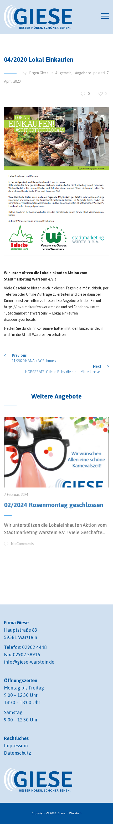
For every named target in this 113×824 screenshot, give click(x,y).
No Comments (22, 544)
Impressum (16, 745)
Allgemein (63, 73)
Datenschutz (17, 753)
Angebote (83, 73)
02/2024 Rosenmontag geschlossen (53, 504)
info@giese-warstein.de (29, 662)
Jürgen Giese (38, 73)
